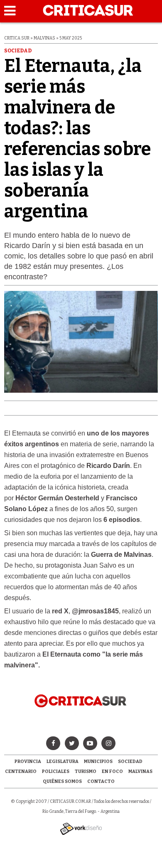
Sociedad (130, 761)
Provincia (28, 761)
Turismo (85, 771)
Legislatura (63, 761)
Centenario (21, 771)
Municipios (98, 761)
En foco (112, 771)
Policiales (55, 771)
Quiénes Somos (62, 781)
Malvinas (140, 771)
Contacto (101, 781)
